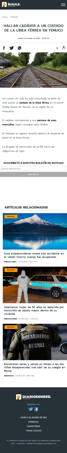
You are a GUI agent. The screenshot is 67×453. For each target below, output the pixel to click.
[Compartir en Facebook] (4, 49)
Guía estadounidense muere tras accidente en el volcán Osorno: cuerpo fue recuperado (34, 255)
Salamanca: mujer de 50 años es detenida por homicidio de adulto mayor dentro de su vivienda (34, 310)
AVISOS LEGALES (33, 430)
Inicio (5, 17)
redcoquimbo (10, 318)
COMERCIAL (33, 421)
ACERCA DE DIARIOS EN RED (33, 417)
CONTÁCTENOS (33, 426)
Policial (14, 17)
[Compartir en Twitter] (11, 49)
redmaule (9, 375)
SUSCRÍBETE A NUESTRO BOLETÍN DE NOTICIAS (33, 163)
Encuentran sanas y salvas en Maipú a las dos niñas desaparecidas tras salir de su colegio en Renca (34, 367)
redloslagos (10, 261)
